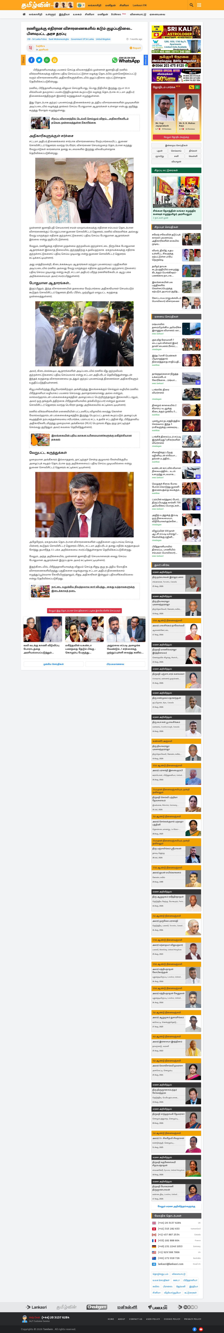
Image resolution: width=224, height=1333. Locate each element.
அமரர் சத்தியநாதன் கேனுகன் (168, 993)
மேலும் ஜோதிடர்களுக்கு (176, 137)
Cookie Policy (172, 1319)
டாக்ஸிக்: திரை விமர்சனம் (160, 391)
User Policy (153, 1319)
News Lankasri (157, 334)
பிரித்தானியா (190, 1280)
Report (137, 48)
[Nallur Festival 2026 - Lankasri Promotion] (176, 60)
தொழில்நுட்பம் (160, 1274)
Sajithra (40, 46)
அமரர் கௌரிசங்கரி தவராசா (167, 1065)
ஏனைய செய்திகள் (166, 316)
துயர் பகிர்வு (161, 565)
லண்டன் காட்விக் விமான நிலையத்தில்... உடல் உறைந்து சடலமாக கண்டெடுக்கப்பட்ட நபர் (166, 471)
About (121, 1319)
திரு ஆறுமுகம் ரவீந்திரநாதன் (168, 896)
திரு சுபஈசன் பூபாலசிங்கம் (166, 722)
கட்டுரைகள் (190, 1292)
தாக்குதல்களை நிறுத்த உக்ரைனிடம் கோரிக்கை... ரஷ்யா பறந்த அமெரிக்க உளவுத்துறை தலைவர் (165, 377)
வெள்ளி (193, 156)
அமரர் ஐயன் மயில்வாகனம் (166, 872)
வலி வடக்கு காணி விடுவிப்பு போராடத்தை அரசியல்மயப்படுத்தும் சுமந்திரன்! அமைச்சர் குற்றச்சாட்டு (41, 649)
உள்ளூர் (51, 14)
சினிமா (124, 5)
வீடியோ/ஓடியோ (172, 1292)
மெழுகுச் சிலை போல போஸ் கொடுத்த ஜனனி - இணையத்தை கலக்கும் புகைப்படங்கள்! (166, 487)
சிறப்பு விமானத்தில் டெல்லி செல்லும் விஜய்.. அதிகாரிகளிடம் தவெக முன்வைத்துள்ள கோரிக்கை (90, 120)
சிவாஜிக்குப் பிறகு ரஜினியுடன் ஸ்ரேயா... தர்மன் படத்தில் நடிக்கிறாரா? (164, 455)
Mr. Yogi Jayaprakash (162, 124)
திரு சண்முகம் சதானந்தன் (166, 698)
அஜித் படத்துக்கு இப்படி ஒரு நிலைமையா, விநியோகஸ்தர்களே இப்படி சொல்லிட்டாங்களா (165, 518)
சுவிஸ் (156, 1286)
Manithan (156, 365)
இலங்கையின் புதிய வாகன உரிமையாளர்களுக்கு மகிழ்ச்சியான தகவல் (91, 437)
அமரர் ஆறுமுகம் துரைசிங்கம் (168, 1017)
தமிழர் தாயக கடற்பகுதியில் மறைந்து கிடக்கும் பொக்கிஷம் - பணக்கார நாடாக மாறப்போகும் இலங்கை (165, 271)
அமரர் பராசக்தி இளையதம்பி (167, 770)
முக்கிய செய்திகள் (53, 664)
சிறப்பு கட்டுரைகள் (166, 170)
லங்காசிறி (94, 5)
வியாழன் (176, 161)
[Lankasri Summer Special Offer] (176, 75)
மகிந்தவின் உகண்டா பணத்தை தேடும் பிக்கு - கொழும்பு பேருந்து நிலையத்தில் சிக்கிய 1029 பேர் (81, 649)
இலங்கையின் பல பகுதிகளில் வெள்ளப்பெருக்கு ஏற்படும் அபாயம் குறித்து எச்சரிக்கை (166, 287)
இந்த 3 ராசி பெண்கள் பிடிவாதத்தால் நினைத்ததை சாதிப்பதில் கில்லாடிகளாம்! (166, 358)
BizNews (118, 14)
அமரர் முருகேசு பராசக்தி (165, 921)
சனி (176, 156)
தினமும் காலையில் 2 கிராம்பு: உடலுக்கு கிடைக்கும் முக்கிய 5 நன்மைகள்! (164, 408)
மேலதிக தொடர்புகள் (167, 1215)
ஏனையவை (157, 14)
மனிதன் (110, 5)
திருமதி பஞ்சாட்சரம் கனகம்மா (168, 674)
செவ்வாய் (176, 150)
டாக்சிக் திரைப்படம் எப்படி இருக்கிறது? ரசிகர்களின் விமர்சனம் (166, 439)
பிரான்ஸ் (167, 1286)
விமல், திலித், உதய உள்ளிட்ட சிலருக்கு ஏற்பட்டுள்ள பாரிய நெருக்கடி (162, 255)
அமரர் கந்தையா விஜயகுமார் (167, 945)
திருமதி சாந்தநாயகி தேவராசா (168, 1114)
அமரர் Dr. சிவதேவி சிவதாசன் (168, 1138)
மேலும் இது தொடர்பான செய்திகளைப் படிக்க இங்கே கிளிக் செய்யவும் (84, 610)
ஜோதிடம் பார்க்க (166, 87)
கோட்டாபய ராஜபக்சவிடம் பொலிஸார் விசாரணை (166, 300)
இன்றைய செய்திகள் (176, 145)
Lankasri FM (140, 5)
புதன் (160, 150)
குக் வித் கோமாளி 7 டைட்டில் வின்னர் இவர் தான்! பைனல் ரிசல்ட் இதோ (165, 343)
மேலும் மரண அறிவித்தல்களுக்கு (176, 1206)
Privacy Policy (192, 1319)
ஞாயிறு (159, 156)
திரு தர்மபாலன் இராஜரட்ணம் (167, 577)
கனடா (176, 1280)
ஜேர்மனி (180, 1286)
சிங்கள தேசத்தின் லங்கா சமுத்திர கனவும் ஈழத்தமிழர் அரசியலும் (174, 212)
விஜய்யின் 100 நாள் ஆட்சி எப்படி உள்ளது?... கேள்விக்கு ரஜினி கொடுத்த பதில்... (165, 534)
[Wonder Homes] (176, 46)
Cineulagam (157, 349)
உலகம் (77, 14)
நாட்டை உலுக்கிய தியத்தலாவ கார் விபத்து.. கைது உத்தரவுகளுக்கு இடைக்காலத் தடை (93, 588)
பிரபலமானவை (115, 664)
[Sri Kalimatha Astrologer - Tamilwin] (176, 32)
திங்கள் (193, 150)
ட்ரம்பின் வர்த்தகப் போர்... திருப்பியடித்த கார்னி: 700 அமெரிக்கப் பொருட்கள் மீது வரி (166, 502)
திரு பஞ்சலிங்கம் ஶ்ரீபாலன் (166, 848)
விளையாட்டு (138, 14)
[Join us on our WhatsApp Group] (126, 60)
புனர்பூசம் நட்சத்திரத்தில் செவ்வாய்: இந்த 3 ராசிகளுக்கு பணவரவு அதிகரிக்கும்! (166, 424)
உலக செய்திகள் (161, 1280)
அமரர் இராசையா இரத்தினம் (167, 1041)
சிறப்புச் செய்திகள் (166, 227)
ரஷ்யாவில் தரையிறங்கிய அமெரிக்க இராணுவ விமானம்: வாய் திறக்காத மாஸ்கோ (166, 327)
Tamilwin (48, 1329)
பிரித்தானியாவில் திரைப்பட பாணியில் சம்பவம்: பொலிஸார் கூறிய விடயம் (163, 549)
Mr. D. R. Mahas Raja (187, 124)
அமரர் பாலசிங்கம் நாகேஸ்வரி (168, 625)
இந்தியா (64, 14)
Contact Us (135, 1319)
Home (111, 1319)
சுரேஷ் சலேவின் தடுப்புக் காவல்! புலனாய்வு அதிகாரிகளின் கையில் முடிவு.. (166, 239)
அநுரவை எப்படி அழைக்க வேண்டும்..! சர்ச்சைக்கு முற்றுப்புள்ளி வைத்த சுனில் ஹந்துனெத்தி (124, 649)
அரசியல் (43, 49)
